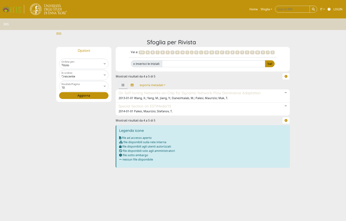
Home (253, 9)
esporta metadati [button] (151, 85)
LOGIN (337, 9)
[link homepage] (13, 9)
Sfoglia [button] (265, 9)
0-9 (141, 52)
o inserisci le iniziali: (146, 64)
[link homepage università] (48, 9)
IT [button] (321, 9)
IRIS (58, 34)
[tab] (123, 85)
